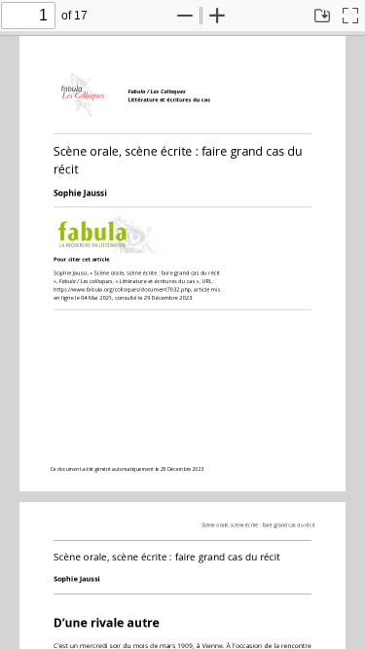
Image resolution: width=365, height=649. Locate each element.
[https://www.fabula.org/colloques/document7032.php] (126, 288)
